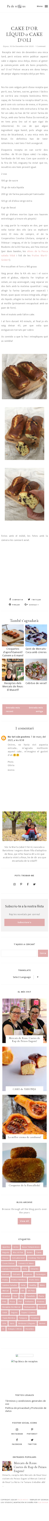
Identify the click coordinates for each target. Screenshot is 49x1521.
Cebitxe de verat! (36, 683)
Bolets (30, 1252)
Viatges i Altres (15, 1328)
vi (3, 1328)
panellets (31, 1296)
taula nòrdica (8, 1318)
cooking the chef (36, 1257)
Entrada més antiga (36, 709)
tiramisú (35, 1318)
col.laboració (18, 1257)
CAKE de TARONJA (24, 1089)
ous (15, 1296)
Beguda (5, 1252)
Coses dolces (8, 1263)
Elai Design (43, 1502)
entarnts (35, 1268)
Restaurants (29, 1307)
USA (4, 1323)
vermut (42, 1323)
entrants (17, 1274)
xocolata (30, 1328)
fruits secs (34, 1279)
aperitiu (6, 1247)
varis (12, 1323)
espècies (28, 1274)
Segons (14, 1312)
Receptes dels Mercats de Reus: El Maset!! (12, 686)
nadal (15, 1290)
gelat (23, 1285)
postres (40, 1301)
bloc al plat (18, 1252)
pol (20, 1301)
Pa (22, 1296)
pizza (12, 1301)
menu (42, 1285)
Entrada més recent (13, 709)
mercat (5, 1290)
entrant (5, 1274)
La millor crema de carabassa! (24, 1137)
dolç (25, 1268)
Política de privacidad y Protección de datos (25, 1409)
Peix (4, 1301)
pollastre (29, 1301)
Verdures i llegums (26, 1323)
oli (23, 1290)
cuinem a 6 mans (26, 1263)
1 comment (41, 46)
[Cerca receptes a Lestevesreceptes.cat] (24, 1362)
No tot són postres (19, 737)
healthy (32, 1285)
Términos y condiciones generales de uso (25, 1402)
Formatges (41, 1274)
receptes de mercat (11, 1307)
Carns (39, 1252)
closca (5, 1257)
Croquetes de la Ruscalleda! (24, 1185)
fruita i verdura (18, 1279)
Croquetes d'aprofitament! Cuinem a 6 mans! (12, 652)
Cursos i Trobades (10, 1268)
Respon (11, 770)
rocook (42, 1307)
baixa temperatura (30, 1247)
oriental (6, 1296)
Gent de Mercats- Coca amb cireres (36, 651)
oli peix (31, 1290)
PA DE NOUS (23, 1499)
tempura (23, 1318)
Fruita (5, 1279)
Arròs (16, 1247)
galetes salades (9, 1285)
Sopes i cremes (28, 1312)
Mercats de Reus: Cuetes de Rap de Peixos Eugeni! (24, 1039)
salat (4, 1312)
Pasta (41, 1296)
